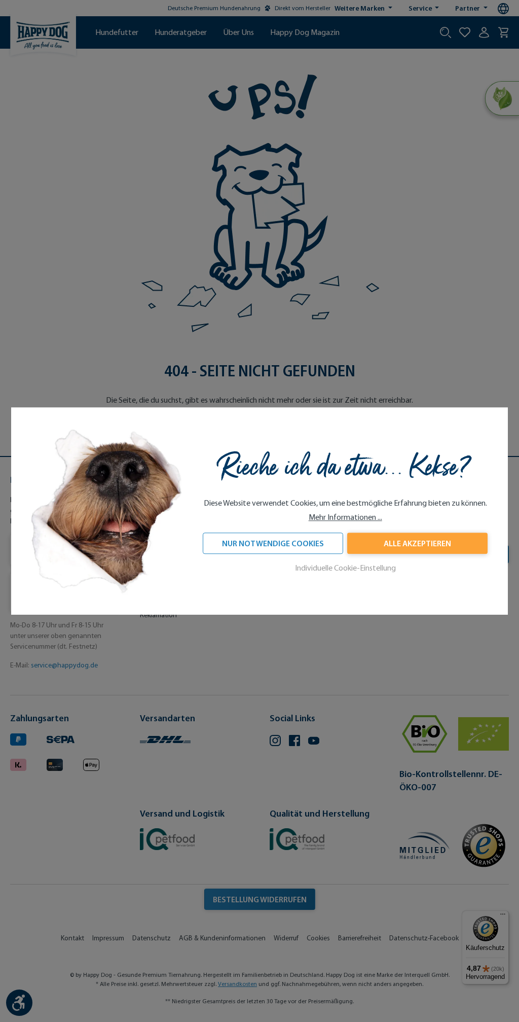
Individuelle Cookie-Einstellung (345, 568)
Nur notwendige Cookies (273, 544)
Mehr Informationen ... (345, 517)
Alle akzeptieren (417, 544)
